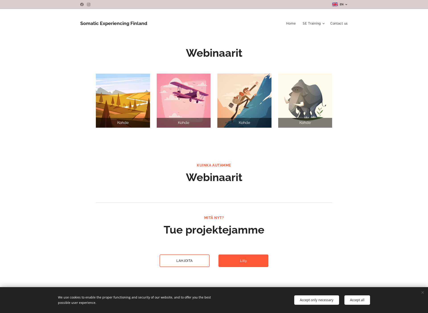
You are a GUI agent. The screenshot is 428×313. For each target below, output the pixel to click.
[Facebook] (82, 4)
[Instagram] (88, 4)
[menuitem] (292, 23)
